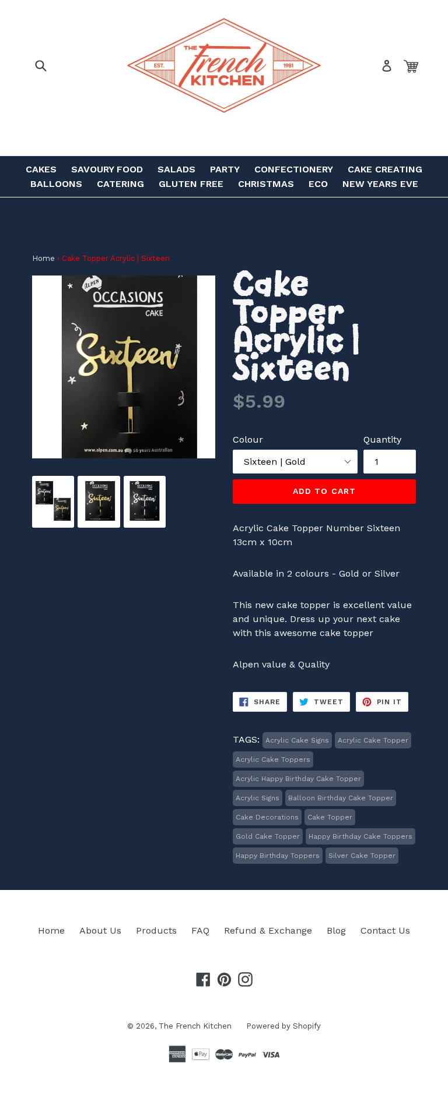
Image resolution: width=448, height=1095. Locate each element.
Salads (176, 169)
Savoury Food (107, 169)
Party (225, 169)
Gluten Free (191, 183)
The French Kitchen (195, 1026)
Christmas (266, 183)
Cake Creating (385, 169)
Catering (120, 183)
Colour (248, 439)
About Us (100, 930)
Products (156, 930)
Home (43, 258)
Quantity (382, 439)
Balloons (56, 183)
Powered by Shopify (283, 1026)
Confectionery (293, 169)
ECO (318, 183)
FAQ (200, 930)
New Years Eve (380, 183)
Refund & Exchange (268, 930)
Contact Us (385, 930)
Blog (336, 930)
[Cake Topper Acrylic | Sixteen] (53, 517)
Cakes (41, 169)
